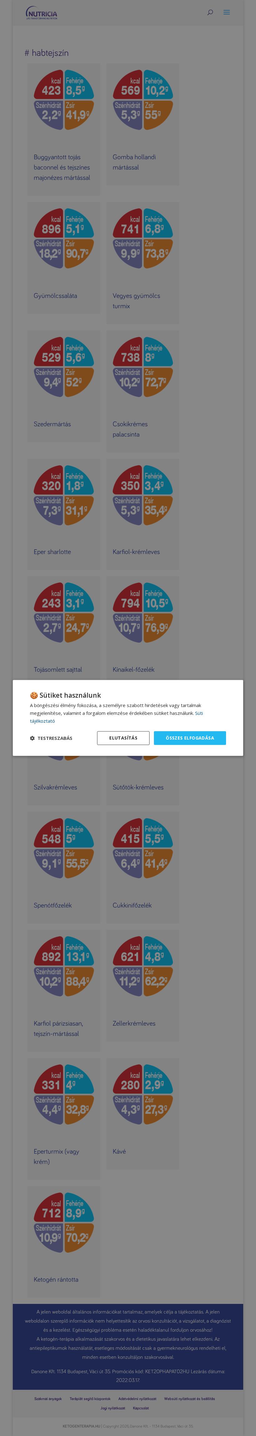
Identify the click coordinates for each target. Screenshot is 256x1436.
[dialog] (128, 718)
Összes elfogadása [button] (190, 738)
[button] (51, 738)
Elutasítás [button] (123, 738)
